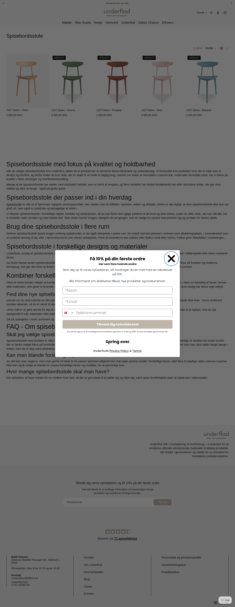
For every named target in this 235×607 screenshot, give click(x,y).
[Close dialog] (171, 258)
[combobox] (68, 313)
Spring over (117, 341)
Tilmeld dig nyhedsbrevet (117, 324)
